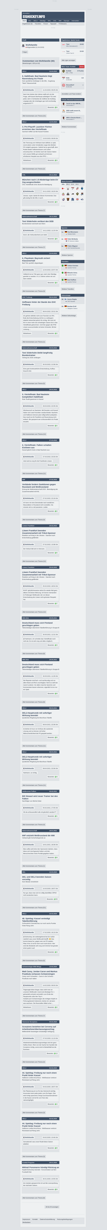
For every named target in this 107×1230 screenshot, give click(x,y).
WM (60, 21)
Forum (45, 24)
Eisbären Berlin (71, 234)
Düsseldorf (70, 85)
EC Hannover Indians (73, 241)
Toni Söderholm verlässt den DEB (38, 221)
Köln (67, 78)
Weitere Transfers (68, 289)
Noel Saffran (71, 280)
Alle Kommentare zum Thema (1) (34, 342)
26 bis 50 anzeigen (52, 1207)
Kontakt (35, 1219)
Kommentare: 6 (70, 119)
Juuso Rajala (72, 299)
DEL (29, 21)
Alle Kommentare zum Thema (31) (34, 116)
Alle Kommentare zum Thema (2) (34, 169)
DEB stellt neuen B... (73, 110)
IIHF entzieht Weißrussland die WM (38, 835)
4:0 (82, 78)
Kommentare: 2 (70, 112)
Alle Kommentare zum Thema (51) (34, 907)
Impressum (26, 1219)
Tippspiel (53, 24)
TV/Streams (63, 24)
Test (67, 44)
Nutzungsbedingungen (65, 1219)
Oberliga (43, 21)
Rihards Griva (72, 273)
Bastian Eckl (71, 306)
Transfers (38, 24)
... (47, 156)
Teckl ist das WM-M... (73, 103)
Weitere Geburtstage (69, 315)
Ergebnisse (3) (27, 24)
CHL (54, 21)
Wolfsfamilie (29, 90)
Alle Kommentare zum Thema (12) (34, 434)
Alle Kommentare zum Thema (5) (34, 383)
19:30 (82, 51)
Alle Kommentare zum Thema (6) (34, 960)
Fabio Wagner (73, 246)
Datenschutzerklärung (47, 1219)
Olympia (66, 21)
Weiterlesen (27, 160)
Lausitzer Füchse (71, 267)
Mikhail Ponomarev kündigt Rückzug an (40, 1167)
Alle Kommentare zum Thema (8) (34, 653)
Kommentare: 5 (70, 105)
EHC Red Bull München (74, 248)
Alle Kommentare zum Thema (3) (34, 291)
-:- (83, 85)
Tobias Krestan (72, 265)
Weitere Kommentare (69, 127)
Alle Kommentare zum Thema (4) (34, 519)
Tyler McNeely (73, 239)
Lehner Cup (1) (70, 53)
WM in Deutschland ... (74, 117)
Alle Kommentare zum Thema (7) (34, 210)
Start (24, 21)
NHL (49, 21)
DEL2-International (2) (71, 46)
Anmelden (26, 13)
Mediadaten (27, 1222)
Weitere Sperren (67, 255)
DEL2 (35, 21)
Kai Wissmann (73, 232)
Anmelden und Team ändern (71, 94)
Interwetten (75, 21)
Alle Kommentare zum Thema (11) (34, 473)
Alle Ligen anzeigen (68, 60)
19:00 (82, 44)
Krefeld (68, 71)
